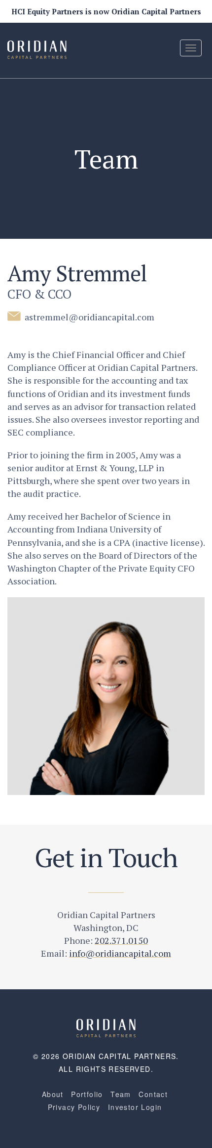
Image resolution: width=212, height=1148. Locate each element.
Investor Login (135, 1107)
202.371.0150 (121, 940)
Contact (153, 1094)
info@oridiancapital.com (120, 953)
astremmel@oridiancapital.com (88, 317)
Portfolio (87, 1094)
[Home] (106, 1027)
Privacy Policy (74, 1107)
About (53, 1094)
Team (120, 1094)
